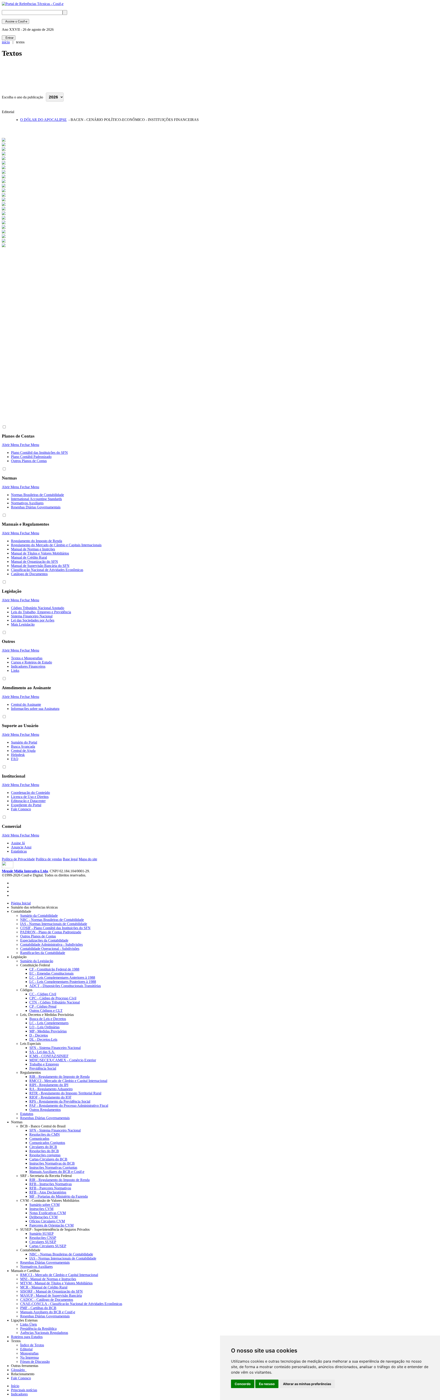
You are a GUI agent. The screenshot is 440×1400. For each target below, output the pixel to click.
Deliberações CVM (43, 1217)
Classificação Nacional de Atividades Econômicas (47, 570)
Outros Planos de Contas (29, 461)
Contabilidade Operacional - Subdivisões (49, 949)
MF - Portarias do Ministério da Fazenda (58, 1196)
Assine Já (18, 843)
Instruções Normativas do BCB (52, 1163)
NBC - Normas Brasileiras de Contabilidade (52, 920)
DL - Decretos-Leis (43, 1039)
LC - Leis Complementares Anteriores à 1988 (62, 977)
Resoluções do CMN (44, 1134)
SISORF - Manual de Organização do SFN (51, 1291)
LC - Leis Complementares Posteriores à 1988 (62, 982)
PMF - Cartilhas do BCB (38, 1308)
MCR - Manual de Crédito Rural (43, 1287)
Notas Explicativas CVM (47, 1213)
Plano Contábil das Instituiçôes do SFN (39, 453)
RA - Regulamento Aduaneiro (51, 1089)
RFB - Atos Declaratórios (47, 1192)
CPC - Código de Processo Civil (52, 998)
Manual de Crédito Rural (29, 557)
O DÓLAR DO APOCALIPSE (43, 120)
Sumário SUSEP (41, 1233)
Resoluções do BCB (44, 1151)
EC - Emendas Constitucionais (51, 973)
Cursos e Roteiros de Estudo (31, 662)
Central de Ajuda (23, 751)
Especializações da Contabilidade (44, 940)
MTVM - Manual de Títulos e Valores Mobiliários (56, 1283)
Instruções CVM (41, 1209)
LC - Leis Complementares (49, 1023)
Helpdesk (18, 755)
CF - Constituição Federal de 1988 (54, 969)
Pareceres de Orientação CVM (51, 1225)
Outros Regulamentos (45, 1110)
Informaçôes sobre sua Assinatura (35, 709)
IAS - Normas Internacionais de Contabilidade (53, 924)
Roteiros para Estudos (27, 1337)
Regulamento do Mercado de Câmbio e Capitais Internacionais (56, 545)
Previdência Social (42, 1068)
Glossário (19, 1370)
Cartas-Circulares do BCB (48, 1159)
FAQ (14, 759)
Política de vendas (49, 859)
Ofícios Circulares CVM (47, 1221)
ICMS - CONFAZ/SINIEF (49, 1056)
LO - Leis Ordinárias (44, 1027)
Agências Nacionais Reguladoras (44, 1333)
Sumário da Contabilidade (39, 916)
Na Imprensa (29, 1357)
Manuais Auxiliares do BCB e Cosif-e (56, 1172)
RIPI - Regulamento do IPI (48, 1085)
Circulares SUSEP (42, 1242)
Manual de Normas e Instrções (33, 549)
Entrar (9, 37)
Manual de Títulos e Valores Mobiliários (40, 553)
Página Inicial (21, 903)
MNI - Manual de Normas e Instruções (48, 1279)
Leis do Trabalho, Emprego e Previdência (41, 612)
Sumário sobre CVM (44, 1205)
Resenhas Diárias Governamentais (35, 507)
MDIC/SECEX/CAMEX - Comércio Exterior (62, 1060)
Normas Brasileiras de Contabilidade (37, 495)
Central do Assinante (26, 704)
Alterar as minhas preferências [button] (307, 1384)
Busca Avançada (23, 746)
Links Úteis (28, 1324)
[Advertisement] (85, 77)
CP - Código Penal (42, 1006)
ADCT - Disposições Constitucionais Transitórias (65, 986)
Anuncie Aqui (21, 847)
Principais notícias (24, 1390)
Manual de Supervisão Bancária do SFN (40, 566)
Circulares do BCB (43, 1147)
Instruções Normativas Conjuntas (53, 1167)
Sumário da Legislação (36, 961)
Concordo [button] (243, 1384)
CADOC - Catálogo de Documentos (46, 1300)
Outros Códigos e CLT (46, 1010)
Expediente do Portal (26, 805)
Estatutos (26, 1114)
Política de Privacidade (18, 859)
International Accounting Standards (36, 499)
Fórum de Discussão (35, 1362)
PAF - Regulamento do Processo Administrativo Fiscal (68, 1105)
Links (15, 670)
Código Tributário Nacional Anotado (37, 608)
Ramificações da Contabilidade (42, 953)
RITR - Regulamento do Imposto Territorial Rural (65, 1093)
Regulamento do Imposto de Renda (36, 541)
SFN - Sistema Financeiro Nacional (55, 1048)
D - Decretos (38, 1035)
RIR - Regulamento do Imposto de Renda (59, 1077)
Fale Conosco (21, 809)
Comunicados (39, 1139)
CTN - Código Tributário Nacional (54, 1002)
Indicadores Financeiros (28, 666)
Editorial (26, 1349)
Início (15, 1386)
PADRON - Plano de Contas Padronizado (50, 932)
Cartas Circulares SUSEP (47, 1246)
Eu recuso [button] (267, 1384)
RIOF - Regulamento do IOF (50, 1097)
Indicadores (19, 1394)
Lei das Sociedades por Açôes (32, 620)
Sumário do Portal (24, 742)
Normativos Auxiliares (27, 503)
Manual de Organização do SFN (34, 561)
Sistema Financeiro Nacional (31, 616)
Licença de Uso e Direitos (30, 797)
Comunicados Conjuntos (47, 1143)
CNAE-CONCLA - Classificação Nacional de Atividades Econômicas (71, 1304)
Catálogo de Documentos (29, 574)
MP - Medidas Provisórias (48, 1031)
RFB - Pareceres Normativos (50, 1188)
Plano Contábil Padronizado (31, 457)
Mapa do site (88, 859)
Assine (15, 21)
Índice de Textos (32, 1345)
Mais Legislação (23, 624)
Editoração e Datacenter (28, 801)
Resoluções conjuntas (44, 1155)
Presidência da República (38, 1328)
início (6, 42)
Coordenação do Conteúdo (30, 793)
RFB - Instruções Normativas (50, 1184)
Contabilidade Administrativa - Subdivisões (51, 944)
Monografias (29, 1353)
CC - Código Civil (42, 994)
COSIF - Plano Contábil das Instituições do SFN (55, 928)
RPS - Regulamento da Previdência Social (59, 1101)
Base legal (70, 859)
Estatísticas (19, 851)
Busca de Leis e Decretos (47, 1019)
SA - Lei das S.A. (42, 1052)
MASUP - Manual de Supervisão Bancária (51, 1295)
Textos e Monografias (26, 658)
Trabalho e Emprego (44, 1064)
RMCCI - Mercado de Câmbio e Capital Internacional (68, 1081)
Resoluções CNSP (42, 1238)
